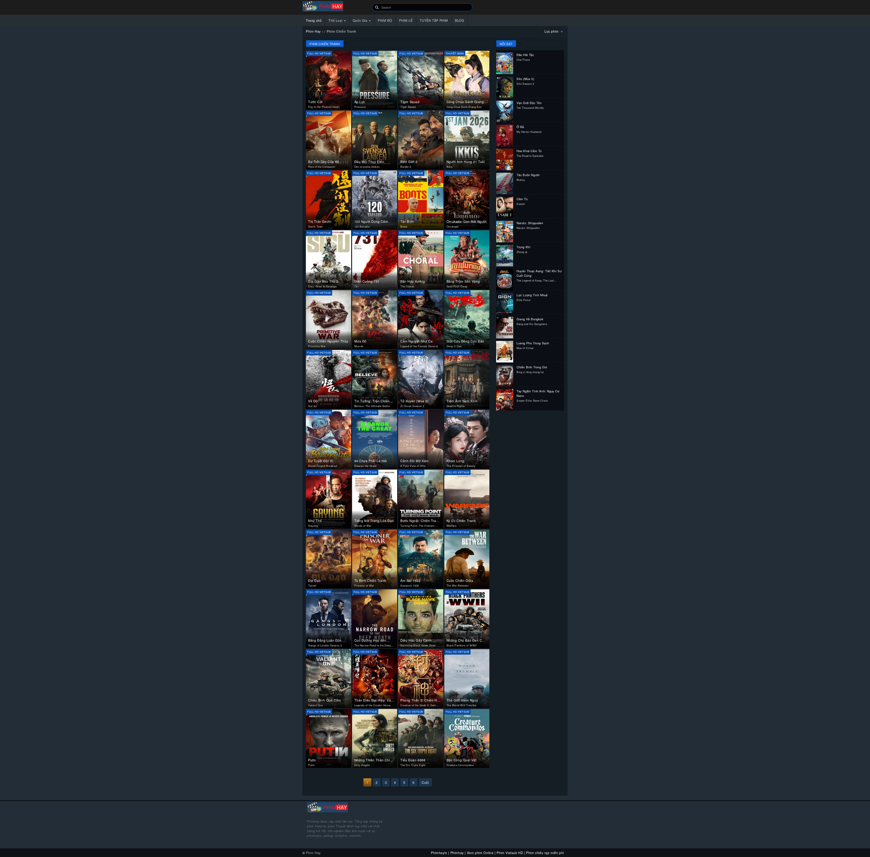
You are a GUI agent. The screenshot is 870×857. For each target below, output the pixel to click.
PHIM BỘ (385, 20)
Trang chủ (313, 20)
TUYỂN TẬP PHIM (434, 20)
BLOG (459, 20)
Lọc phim (552, 31)
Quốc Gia (360, 20)
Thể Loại (336, 20)
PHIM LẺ (406, 20)
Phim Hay (313, 31)
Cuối (425, 782)
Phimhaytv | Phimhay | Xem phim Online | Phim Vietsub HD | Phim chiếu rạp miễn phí (335, 6)
